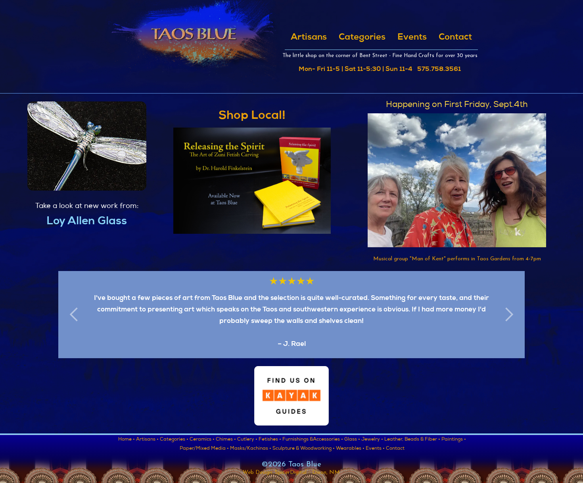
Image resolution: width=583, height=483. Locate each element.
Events (412, 37)
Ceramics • (202, 439)
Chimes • (226, 439)
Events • (375, 449)
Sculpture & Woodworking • (303, 449)
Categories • (174, 439)
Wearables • (350, 449)
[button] (74, 314)
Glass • (352, 439)
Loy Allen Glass (86, 221)
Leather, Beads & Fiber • (412, 439)
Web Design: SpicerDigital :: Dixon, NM (291, 472)
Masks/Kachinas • (250, 449)
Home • (126, 439)
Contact (455, 37)
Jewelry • (372, 439)
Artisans (309, 37)
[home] (193, 42)
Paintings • (453, 439)
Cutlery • (247, 439)
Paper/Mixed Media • (204, 449)
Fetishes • (270, 439)
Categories (362, 37)
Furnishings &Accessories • (312, 439)
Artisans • (147, 439)
